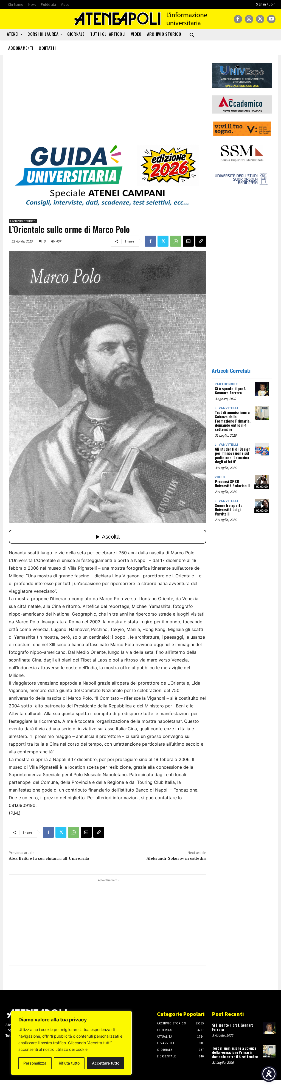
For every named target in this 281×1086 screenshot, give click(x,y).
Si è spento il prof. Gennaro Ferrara (230, 390)
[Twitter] (260, 19)
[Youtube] (271, 19)
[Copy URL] (200, 241)
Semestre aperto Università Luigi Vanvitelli (229, 509)
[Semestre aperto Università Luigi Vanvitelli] (262, 506)
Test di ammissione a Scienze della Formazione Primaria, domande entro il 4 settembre (232, 420)
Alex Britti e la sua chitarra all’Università (49, 858)
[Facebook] (238, 19)
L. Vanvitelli (226, 408)
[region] (71, 1043)
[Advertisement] (107, 101)
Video (220, 477)
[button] (192, 35)
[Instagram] (249, 19)
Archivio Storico (23, 221)
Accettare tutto (105, 1063)
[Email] (188, 241)
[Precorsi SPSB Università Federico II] (262, 482)
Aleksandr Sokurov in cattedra (176, 858)
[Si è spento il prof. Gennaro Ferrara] (262, 389)
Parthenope (226, 384)
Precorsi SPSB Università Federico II (232, 483)
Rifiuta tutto (69, 1063)
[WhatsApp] (175, 241)
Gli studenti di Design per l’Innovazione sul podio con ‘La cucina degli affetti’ (233, 455)
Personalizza (34, 1063)
